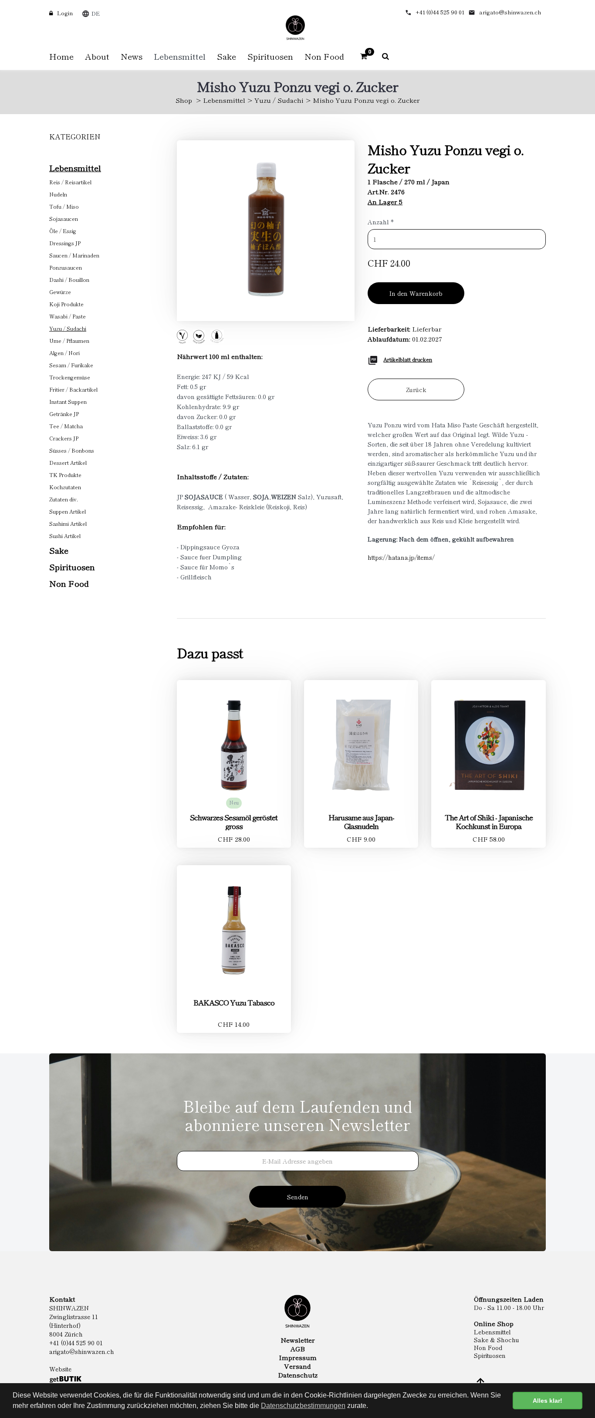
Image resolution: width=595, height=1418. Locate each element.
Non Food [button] (324, 56)
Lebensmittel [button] (180, 56)
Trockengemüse (69, 377)
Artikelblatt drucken (407, 359)
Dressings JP (65, 243)
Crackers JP (63, 438)
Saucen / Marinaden (74, 255)
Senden (297, 1196)
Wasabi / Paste (67, 316)
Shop (184, 100)
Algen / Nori (64, 352)
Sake (58, 550)
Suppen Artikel (67, 511)
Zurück (416, 389)
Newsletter (298, 1340)
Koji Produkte (66, 304)
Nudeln (58, 194)
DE (95, 13)
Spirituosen (72, 566)
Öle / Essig (62, 230)
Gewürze (60, 291)
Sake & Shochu (496, 1339)
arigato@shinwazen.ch (510, 12)
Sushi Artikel (65, 535)
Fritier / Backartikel (73, 389)
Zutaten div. (63, 499)
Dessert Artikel (68, 462)
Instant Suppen (68, 401)
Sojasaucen (63, 218)
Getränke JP (64, 413)
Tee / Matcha (66, 426)
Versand (297, 1366)
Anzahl (381, 221)
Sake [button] (226, 56)
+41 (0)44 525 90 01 (440, 12)
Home (61, 56)
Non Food (69, 583)
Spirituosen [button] (270, 56)
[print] (373, 359)
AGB (298, 1348)
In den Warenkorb (416, 293)
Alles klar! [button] (547, 1400)
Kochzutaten (65, 487)
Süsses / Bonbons (71, 450)
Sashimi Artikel (68, 523)
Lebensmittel (224, 100)
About (97, 56)
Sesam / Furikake (71, 365)
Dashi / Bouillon (69, 279)
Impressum (298, 1357)
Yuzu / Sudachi (279, 100)
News (131, 56)
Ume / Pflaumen (69, 340)
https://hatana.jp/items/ (401, 557)
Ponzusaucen (65, 267)
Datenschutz (298, 1375)
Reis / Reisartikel (70, 182)
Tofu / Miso (64, 206)
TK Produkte (65, 474)
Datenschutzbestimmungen (303, 1405)
